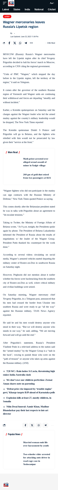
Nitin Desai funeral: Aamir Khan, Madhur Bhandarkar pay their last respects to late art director (26, 410)
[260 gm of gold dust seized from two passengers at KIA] (13, 176)
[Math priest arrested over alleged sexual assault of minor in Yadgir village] (13, 162)
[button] (5, 3)
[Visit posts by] (6, 35)
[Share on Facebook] (9, 43)
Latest (7, 17)
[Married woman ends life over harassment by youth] (13, 444)
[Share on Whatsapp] (20, 43)
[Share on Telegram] (25, 43)
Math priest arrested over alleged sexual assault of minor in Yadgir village (35, 162)
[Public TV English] (11, 3)
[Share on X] (14, 43)
